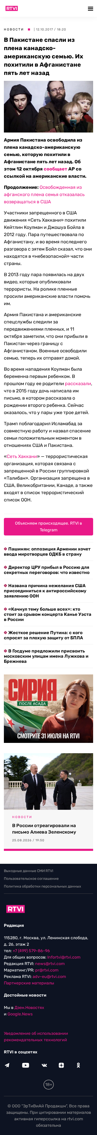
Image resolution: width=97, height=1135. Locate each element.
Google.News (20, 1014)
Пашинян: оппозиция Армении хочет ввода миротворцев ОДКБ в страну (47, 551)
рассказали (78, 383)
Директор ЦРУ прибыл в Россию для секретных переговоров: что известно (46, 570)
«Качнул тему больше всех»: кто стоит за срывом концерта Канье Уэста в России (47, 614)
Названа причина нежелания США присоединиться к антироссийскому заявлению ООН (45, 590)
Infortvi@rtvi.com (63, 957)
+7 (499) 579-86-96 (31, 950)
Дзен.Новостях (29, 1007)
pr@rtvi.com (46, 970)
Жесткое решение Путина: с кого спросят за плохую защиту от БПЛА (43, 635)
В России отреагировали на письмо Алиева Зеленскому (44, 829)
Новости (14, 29)
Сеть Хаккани (22, 456)
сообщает (55, 169)
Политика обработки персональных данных (42, 886)
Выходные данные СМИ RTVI (28, 871)
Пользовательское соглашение (31, 878)
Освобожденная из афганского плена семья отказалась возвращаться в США (44, 194)
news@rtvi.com (50, 963)
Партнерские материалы (29, 983)
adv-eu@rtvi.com (49, 976)
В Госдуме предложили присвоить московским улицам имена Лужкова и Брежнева (46, 656)
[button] (91, 8)
